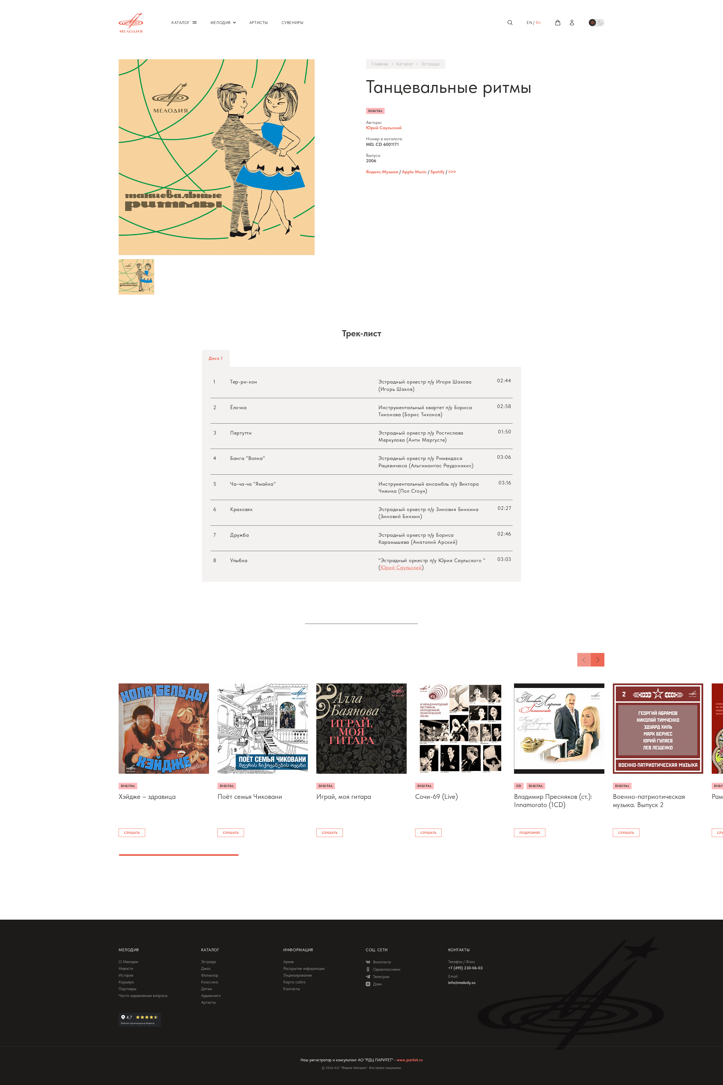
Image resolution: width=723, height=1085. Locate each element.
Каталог (405, 64)
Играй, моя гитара (343, 797)
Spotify (437, 171)
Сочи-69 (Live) (436, 797)
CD (518, 786)
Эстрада (430, 64)
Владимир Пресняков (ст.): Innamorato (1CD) (553, 801)
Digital (375, 111)
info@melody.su (461, 983)
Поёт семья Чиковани (249, 797)
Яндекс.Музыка (382, 171)
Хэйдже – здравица (147, 797)
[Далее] (597, 660)
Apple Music (414, 171)
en (529, 22)
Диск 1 (216, 358)
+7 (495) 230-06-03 (465, 968)
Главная (380, 64)
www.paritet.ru (410, 1060)
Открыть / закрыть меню (195, 22)
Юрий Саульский (384, 127)
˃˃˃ (452, 171)
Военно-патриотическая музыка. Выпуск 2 (649, 801)
